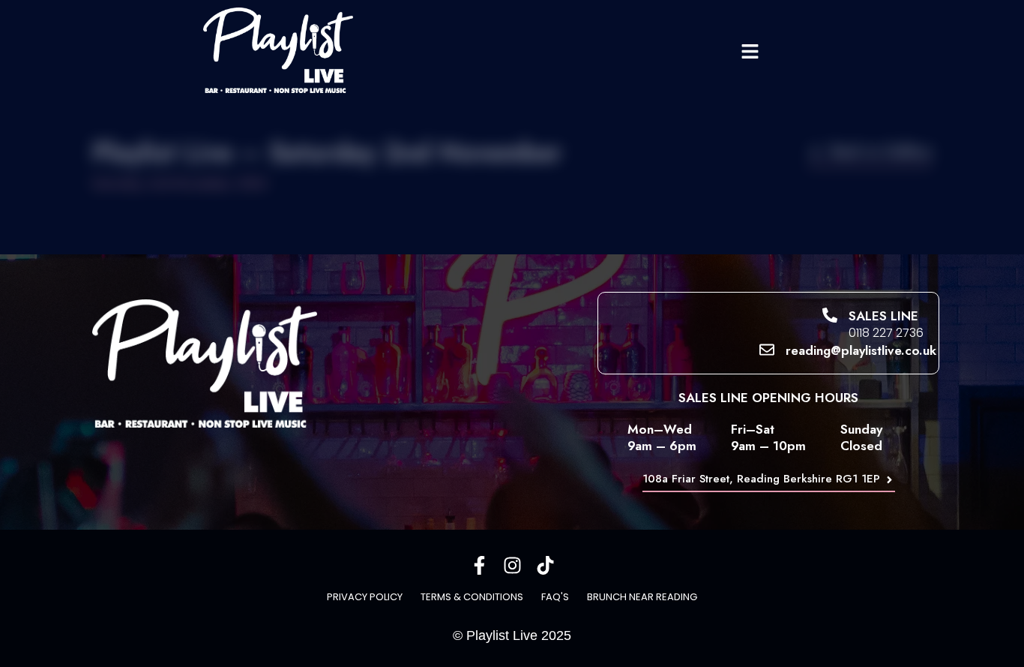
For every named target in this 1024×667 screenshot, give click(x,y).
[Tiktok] (545, 565)
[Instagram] (512, 565)
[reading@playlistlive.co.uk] (766, 349)
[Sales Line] (829, 315)
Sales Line (883, 316)
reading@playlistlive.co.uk (861, 350)
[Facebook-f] (479, 565)
